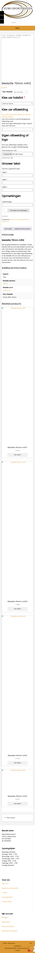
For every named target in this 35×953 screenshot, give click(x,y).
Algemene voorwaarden (10, 888)
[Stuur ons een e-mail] (21, 943)
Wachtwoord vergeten (9, 931)
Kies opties (17, 455)
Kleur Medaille (7, 92)
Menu (17, 28)
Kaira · (17, 943)
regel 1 (4, 172)
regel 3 (4, 187)
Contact (4, 893)
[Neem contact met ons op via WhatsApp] (23, 943)
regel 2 (4, 180)
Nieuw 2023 (5, 221)
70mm (5, 284)
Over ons (5, 884)
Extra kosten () (9, 154)
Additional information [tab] (22, 229)
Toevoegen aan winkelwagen (18, 210)
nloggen (5, 917)
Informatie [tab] (8, 229)
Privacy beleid (6, 902)
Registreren (6, 922)
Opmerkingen (7, 202)
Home (4, 35)
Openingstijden (7, 897)
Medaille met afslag (16, 219)
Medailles (19, 35)
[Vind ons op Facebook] (26, 943)
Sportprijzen (11, 35)
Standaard (6, 290)
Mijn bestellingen (8, 926)
